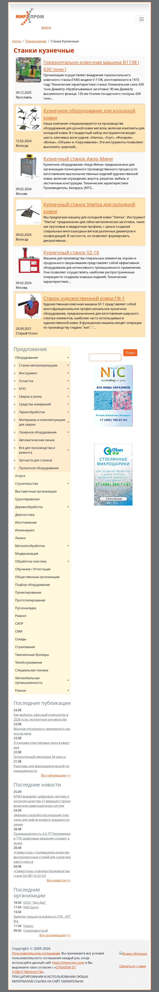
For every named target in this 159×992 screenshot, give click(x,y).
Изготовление (26, 522)
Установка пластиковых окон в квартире (42, 745)
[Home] (30, 18)
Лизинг (20, 538)
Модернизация (26, 553)
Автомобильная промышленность (29, 680)
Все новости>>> (59, 880)
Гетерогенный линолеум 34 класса (40, 757)
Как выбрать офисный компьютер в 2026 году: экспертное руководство (41, 717)
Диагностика (25, 515)
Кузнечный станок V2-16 (71, 252)
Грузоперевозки (27, 499)
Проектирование (28, 592)
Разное (20, 690)
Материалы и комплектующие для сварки (42, 422)
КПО (22, 389)
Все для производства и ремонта (37, 450)
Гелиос (28, 926)
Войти (46, 27)
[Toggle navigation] (141, 19)
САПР (19, 623)
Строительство (26, 483)
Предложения (35, 41)
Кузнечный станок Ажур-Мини (78, 158)
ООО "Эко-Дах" (34, 902)
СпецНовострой (35, 930)
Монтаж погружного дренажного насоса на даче (42, 731)
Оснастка (26, 381)
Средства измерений (35, 404)
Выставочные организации (36, 491)
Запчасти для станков (35, 460)
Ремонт (21, 616)
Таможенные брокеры (32, 655)
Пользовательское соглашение (36, 953)
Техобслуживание (28, 662)
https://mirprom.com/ (68, 963)
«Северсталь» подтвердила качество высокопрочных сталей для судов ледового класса (42, 857)
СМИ (18, 631)
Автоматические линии (36, 440)
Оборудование (26, 357)
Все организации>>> (55, 935)
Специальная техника (31, 670)
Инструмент (28, 373)
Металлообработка (30, 546)
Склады (20, 639)
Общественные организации (37, 577)
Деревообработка (29, 507)
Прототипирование (30, 600)
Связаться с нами (132, 966)
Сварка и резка (30, 396)
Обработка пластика (31, 561)
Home (16, 41)
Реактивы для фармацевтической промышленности (41, 768)
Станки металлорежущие (38, 365)
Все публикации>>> (56, 775)
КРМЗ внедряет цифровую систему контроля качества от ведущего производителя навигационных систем (42, 801)
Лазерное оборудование (38, 432)
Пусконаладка (25, 608)
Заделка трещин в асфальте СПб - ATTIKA (42, 918)
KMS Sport (31, 907)
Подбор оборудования (32, 585)
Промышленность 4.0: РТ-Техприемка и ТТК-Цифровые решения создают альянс (42, 838)
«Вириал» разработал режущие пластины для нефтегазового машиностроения (41, 820)
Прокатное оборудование (39, 468)
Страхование (25, 647)
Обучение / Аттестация (32, 569)
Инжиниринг (25, 530)
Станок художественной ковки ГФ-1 (84, 298)
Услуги (20, 476)
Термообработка (32, 412)
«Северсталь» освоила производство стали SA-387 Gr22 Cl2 (42, 873)
